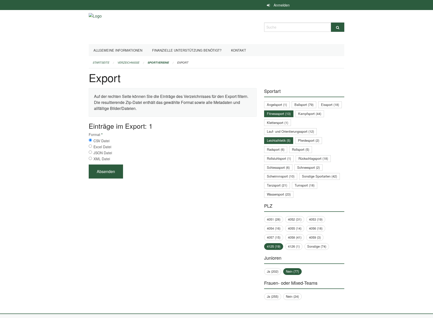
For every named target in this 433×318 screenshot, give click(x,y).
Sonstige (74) (316, 246)
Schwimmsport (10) (280, 176)
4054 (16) (273, 228)
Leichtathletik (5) (278, 140)
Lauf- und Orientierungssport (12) (290, 131)
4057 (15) (273, 237)
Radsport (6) (275, 149)
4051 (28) (273, 219)
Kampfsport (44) (309, 113)
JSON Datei (102, 152)
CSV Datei (101, 140)
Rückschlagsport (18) (313, 158)
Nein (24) (292, 296)
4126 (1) (294, 246)
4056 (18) (315, 228)
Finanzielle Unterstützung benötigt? (187, 50)
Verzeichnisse (128, 62)
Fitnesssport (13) (279, 113)
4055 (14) (294, 228)
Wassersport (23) (279, 194)
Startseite (101, 62)
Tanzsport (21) (277, 185)
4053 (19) (315, 219)
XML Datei (101, 158)
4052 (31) (294, 219)
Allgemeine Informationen (117, 50)
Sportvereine (158, 62)
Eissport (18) (330, 104)
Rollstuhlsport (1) (279, 158)
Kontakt (238, 50)
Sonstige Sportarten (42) (319, 176)
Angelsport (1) (277, 104)
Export (182, 62)
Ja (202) (272, 271)
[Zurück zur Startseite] (95, 26)
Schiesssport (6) (278, 167)
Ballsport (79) (303, 104)
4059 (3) (315, 237)
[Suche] (337, 27)
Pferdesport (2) (308, 140)
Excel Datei (102, 146)
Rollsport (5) (300, 149)
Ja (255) (272, 296)
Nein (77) (292, 271)
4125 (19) (273, 246)
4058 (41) (294, 237)
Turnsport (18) (304, 185)
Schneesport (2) (308, 167)
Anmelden (282, 5)
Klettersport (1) (277, 122)
